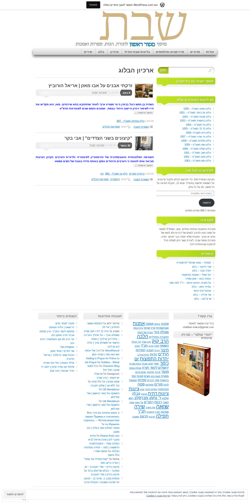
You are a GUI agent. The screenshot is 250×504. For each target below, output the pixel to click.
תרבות (152, 417)
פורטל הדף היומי (202, 290)
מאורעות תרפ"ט (111, 126)
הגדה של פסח (145, 332)
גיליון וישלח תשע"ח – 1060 (196, 148)
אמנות (139, 323)
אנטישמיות (162, 327)
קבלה (136, 394)
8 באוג (126, 92)
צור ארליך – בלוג (202, 294)
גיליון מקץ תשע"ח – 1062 (197, 156)
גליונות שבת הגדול (137, 52)
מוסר (165, 372)
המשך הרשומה (144, 112)
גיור (156, 332)
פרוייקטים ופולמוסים (170, 52)
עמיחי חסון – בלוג (201, 286)
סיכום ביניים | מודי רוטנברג (105, 474)
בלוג (101, 52)
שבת (131, 402)
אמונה (150, 323)
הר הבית (136, 341)
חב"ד (144, 345)
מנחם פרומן (140, 372)
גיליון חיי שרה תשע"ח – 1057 (195, 136)
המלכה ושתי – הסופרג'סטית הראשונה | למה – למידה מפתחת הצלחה (101, 447)
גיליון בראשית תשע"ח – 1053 (195, 120)
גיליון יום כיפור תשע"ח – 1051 (195, 112)
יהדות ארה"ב (143, 355)
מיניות (157, 372)
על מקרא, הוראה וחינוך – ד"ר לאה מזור (190, 282)
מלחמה (150, 372)
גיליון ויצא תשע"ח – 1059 (197, 144)
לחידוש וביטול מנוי (199, 170)
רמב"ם (149, 402)
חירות (157, 350)
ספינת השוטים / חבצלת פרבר (100, 482)
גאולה (164, 332)
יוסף (156, 363)
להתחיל (93, 4)
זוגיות (151, 346)
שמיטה (165, 411)
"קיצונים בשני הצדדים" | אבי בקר (98, 138)
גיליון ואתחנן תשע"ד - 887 (130, 121)
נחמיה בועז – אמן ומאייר (198, 278)
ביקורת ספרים (136, 173)
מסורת (165, 376)
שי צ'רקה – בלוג (202, 298)
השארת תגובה (141, 126)
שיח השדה (150, 407)
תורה (157, 412)
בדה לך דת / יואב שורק (96, 331)
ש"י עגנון (139, 402)
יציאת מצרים (135, 364)
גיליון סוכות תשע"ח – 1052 (196, 116)
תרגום (144, 416)
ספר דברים (153, 380)
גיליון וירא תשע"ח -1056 (198, 132)
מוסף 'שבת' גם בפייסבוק (194, 81)
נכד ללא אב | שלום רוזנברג (105, 385)
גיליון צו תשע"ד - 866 (116, 173)
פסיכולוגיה (163, 389)
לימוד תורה (149, 367)
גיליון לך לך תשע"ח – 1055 (196, 128)
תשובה (135, 416)
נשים (147, 376)
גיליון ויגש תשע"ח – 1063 (197, 160)
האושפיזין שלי (67, 347)
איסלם (157, 324)
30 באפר (125, 145)
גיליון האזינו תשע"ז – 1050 (197, 108)
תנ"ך (142, 411)
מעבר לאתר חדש (64, 323)
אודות (210, 52)
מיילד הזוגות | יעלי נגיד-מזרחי (58, 362)
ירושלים (163, 368)
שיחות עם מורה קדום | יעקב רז (57, 366)
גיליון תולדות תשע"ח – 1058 (196, 140)
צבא (142, 389)
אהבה (165, 323)
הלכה (142, 336)
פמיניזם (150, 384)
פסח (141, 384)
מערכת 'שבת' (99, 92)
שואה (162, 406)
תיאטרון (150, 412)
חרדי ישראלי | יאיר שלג (62, 370)
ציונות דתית (158, 393)
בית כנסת (138, 328)
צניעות (144, 394)
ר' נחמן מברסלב (147, 398)
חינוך (165, 350)
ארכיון (114, 52)
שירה (139, 406)
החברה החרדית (159, 337)
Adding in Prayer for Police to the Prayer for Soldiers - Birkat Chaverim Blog (102, 362)
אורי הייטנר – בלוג (201, 266)
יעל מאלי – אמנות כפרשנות (196, 274)
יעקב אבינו (147, 363)
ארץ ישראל (149, 328)
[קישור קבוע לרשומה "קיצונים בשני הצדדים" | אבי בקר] (143, 150)
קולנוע (165, 398)
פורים (158, 384)
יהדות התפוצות (154, 358)
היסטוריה (115, 179)
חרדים (163, 354)
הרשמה (207, 202)
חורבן (137, 346)
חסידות (141, 350)
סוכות (140, 376)
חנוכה (150, 350)
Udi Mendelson (111, 389)
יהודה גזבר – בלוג (201, 270)
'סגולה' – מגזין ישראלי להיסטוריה (193, 262)
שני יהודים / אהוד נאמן (62, 350)
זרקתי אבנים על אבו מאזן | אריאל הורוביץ (90, 85)
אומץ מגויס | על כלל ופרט (105, 381)
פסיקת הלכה (151, 389)
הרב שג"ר (146, 341)
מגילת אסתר (135, 368)
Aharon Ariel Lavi (109, 435)
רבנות (158, 402)
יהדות (153, 354)
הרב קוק (160, 341)
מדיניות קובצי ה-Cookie (158, 495)
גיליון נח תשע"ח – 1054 (198, 124)
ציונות (134, 388)
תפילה (162, 415)
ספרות (142, 380)
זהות (156, 345)
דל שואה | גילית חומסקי (61, 327)
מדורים (195, 52)
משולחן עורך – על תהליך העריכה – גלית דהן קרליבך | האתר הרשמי (101, 339)
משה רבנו (155, 376)
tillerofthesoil (112, 350)
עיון (102, 173)
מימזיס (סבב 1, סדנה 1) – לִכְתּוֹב (101, 478)
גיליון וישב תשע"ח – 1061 (197, 152)
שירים (88, 52)
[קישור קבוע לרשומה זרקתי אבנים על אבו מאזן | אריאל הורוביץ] (143, 97)
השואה (164, 345)
